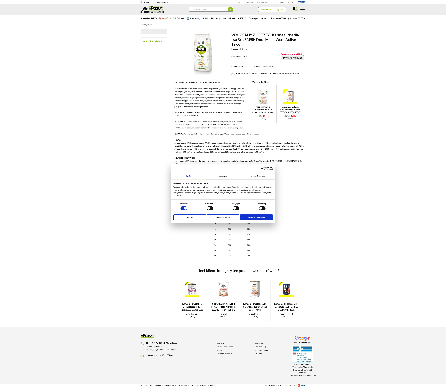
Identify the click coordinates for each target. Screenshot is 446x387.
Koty (218, 18)
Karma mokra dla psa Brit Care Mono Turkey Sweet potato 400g (255, 307)
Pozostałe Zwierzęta (281, 18)
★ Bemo (232, 18)
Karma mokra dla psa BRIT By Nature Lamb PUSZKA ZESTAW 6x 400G (286, 307)
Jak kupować (249, 2)
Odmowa (189, 217)
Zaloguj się (278, 9)
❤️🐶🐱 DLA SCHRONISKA (172, 18)
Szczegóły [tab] (223, 176)
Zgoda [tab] (188, 176)
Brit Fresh (244, 49)
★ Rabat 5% (207, 18)
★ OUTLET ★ (299, 18)
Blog (239, 2)
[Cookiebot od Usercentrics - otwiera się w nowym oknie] (262, 168)
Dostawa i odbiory (264, 2)
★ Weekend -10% (149, 18)
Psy (224, 18)
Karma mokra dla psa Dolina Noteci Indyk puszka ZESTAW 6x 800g (191, 307)
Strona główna (146, 24)
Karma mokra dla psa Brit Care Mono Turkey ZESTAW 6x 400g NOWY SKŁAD (290, 109)
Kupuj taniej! (280, 2)
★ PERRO (242, 18)
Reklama (258, 354)
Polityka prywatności (225, 347)
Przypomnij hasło (261, 350)
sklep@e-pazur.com (164, 2)
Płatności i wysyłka (224, 354)
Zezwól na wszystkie (256, 217)
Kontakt (291, 2)
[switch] (210, 208)
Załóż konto (266, 9)
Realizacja (293, 385)
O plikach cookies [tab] (258, 176)
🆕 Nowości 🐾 (193, 18)
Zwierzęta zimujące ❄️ (259, 18)
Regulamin (221, 343)
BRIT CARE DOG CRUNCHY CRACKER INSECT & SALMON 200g (262, 109)
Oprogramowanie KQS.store (276, 385)
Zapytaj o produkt (292, 58)
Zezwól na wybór (223, 217)
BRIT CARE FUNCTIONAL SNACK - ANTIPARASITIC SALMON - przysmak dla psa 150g (223, 307)
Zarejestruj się (260, 347)
